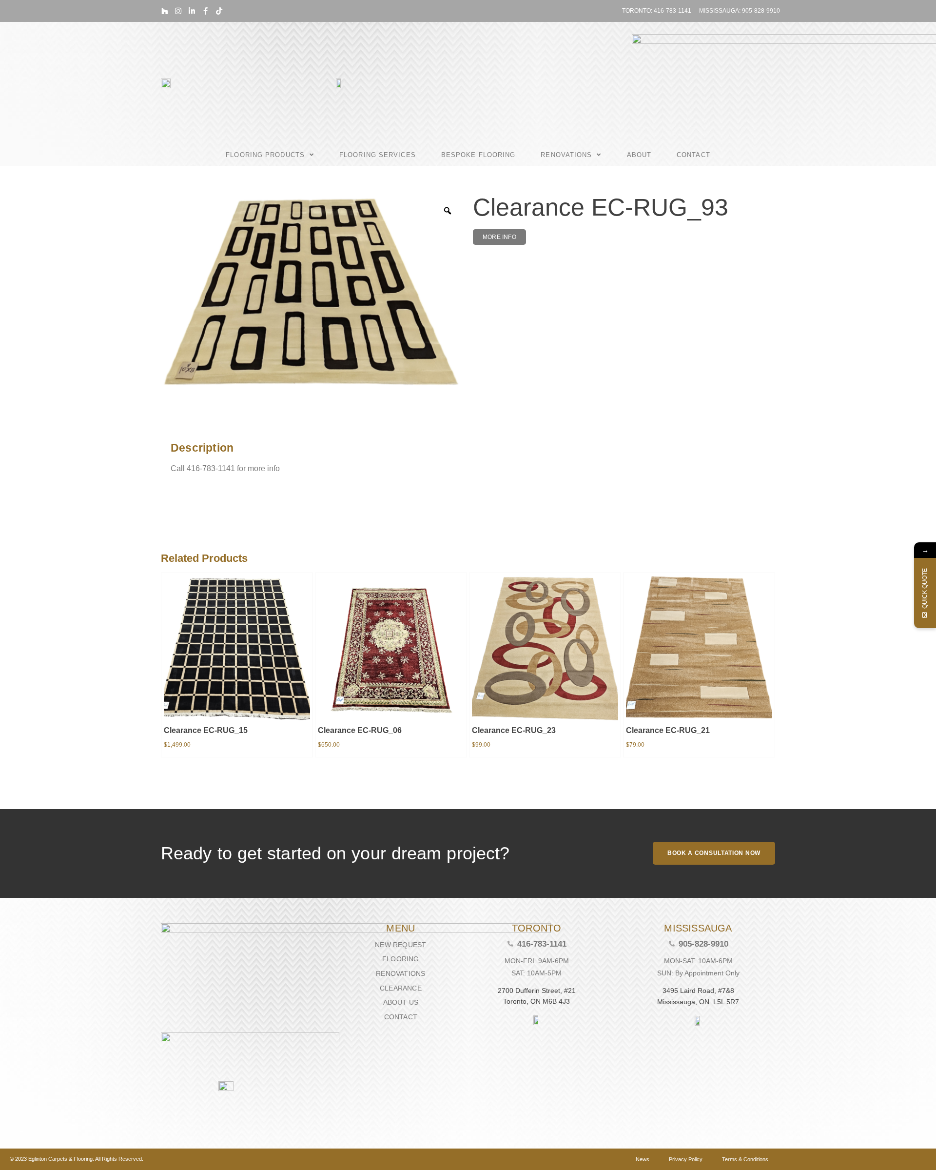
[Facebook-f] (205, 11)
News (642, 1159)
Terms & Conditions (745, 1159)
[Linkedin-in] (191, 11)
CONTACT (693, 155)
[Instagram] (178, 11)
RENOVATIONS (566, 155)
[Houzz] (164, 11)
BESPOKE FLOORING (478, 155)
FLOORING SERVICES (377, 155)
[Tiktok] (219, 11)
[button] (499, 237)
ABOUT (639, 155)
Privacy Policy (685, 1159)
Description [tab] (168, 422)
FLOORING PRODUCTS (265, 155)
